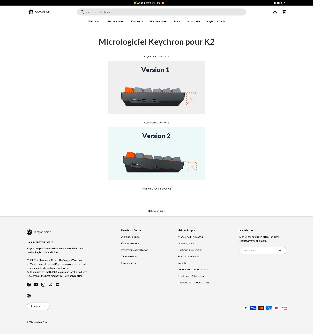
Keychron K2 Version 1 (156, 56)
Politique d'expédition (190, 249)
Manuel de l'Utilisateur (190, 236)
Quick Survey (128, 262)
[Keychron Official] (28, 295)
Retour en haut (156, 210)
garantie (182, 262)
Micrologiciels (186, 243)
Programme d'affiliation (134, 249)
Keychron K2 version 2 (156, 122)
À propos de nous (131, 236)
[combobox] (161, 11)
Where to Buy (129, 256)
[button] (284, 11)
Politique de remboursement (194, 282)
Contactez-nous (130, 243)
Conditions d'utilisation (191, 275)
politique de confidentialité (193, 269)
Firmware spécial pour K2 (156, 188)
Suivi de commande (188, 256)
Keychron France (41, 322)
